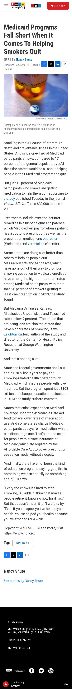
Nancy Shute (24, 59)
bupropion (50, 239)
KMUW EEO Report (19, 648)
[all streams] (67, 684)
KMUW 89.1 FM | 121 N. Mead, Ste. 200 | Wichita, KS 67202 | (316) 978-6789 (31, 631)
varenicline (36, 244)
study (11, 199)
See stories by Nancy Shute (23, 581)
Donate (59, 5)
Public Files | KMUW (19, 640)
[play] (5, 684)
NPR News (22, 542)
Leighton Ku (13, 334)
